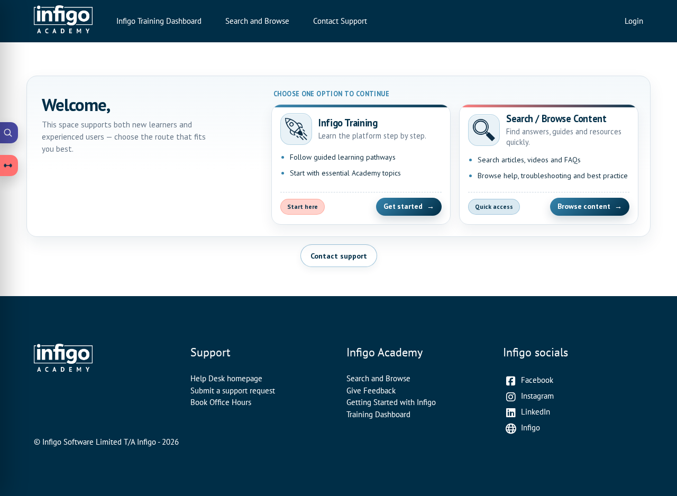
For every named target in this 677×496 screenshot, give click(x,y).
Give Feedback (371, 390)
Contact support (338, 256)
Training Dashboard (378, 414)
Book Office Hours (220, 402)
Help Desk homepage (226, 378)
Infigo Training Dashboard (159, 21)
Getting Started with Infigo (391, 402)
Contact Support (340, 21)
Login (634, 21)
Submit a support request (232, 390)
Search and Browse (257, 21)
